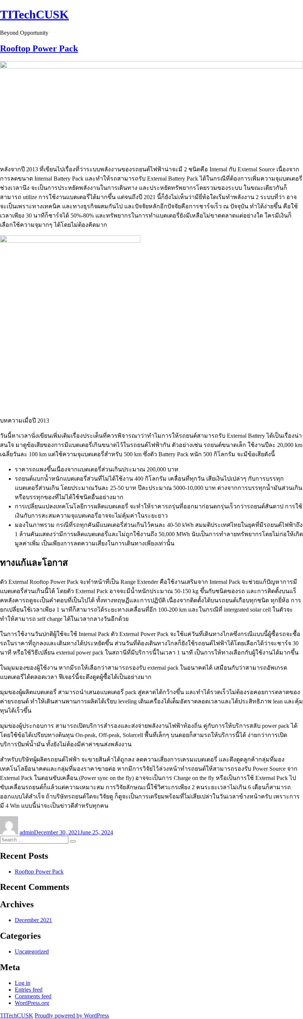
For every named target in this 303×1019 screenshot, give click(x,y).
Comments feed (33, 996)
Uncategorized (32, 951)
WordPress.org (32, 1003)
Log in (22, 983)
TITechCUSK (34, 14)
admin (27, 832)
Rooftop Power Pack (39, 48)
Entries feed (28, 989)
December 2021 (33, 920)
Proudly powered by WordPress (72, 1015)
